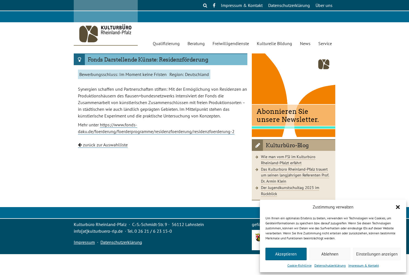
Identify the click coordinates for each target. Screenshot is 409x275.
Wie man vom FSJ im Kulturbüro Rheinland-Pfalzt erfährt (288, 159)
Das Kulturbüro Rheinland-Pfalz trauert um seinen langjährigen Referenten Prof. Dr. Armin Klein (295, 175)
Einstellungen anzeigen (377, 254)
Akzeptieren (286, 254)
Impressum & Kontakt (363, 265)
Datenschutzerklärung (330, 265)
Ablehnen (329, 254)
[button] (398, 207)
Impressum (84, 242)
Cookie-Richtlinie (299, 265)
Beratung (196, 43)
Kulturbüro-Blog (287, 145)
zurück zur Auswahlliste (105, 145)
